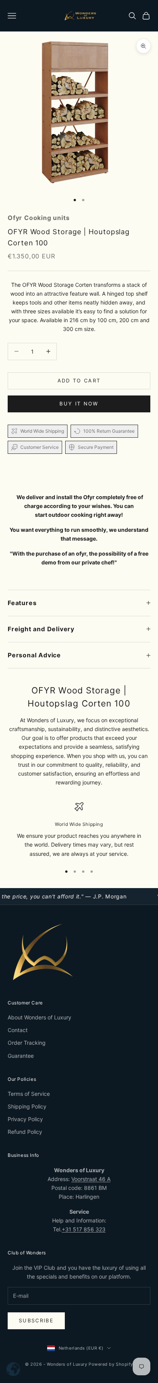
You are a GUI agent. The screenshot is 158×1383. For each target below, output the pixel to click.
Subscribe (36, 1320)
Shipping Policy (27, 1106)
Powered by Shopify (111, 1364)
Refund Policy (25, 1131)
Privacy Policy (25, 1119)
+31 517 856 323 (83, 1229)
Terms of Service (29, 1093)
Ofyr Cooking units (38, 218)
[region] (79, 830)
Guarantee (21, 1055)
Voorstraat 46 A (90, 1179)
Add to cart (79, 380)
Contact (18, 1030)
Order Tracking (27, 1042)
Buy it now (78, 403)
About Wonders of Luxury (39, 1017)
